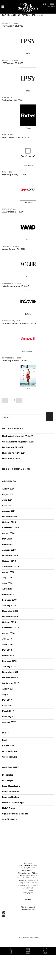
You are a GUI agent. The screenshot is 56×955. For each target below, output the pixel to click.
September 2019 (10, 567)
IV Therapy (7, 781)
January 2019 (9, 606)
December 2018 (10, 611)
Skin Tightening (9, 819)
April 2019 (7, 589)
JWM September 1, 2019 (14, 361)
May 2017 (7, 700)
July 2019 (7, 578)
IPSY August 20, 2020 (12, 63)
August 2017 (8, 689)
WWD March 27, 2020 (13, 212)
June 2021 (7, 500)
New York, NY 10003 (28, 868)
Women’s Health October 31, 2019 (19, 324)
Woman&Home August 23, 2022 (18, 442)
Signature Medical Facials (15, 814)
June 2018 (7, 644)
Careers (28, 899)
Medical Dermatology (13, 803)
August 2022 (8, 494)
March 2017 (8, 711)
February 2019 (9, 600)
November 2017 (10, 678)
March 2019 (8, 594)
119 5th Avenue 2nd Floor (28, 865)
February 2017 (9, 717)
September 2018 (10, 628)
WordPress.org (9, 757)
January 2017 (9, 722)
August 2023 (8, 489)
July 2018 (7, 639)
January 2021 (9, 511)
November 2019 (10, 556)
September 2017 (10, 683)
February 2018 (9, 661)
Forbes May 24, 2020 (12, 100)
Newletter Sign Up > (28, 909)
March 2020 (8, 544)
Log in (5, 740)
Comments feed (10, 751)
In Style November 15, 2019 (15, 286)
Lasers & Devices (10, 797)
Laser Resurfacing (11, 786)
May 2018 (7, 650)
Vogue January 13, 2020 (14, 249)
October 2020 (9, 522)
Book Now (51, 6)
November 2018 (10, 617)
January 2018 (9, 667)
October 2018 (9, 622)
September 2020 (10, 528)
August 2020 (8, 533)
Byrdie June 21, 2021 (12, 447)
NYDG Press (8, 808)
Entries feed (8, 746)
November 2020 (10, 517)
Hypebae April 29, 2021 (14, 453)
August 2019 (8, 572)
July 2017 (7, 694)
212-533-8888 (48, 4)
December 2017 (10, 672)
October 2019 (9, 561)
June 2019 (7, 583)
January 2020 (9, 550)
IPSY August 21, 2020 (12, 26)
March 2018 (8, 656)
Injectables (7, 775)
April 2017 (7, 706)
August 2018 (8, 633)
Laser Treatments (10, 792)
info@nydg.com (28, 893)
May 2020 (7, 539)
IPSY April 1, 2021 (11, 459)
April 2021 (7, 506)
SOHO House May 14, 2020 (15, 138)
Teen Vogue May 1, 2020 (14, 175)
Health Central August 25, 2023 (17, 436)
